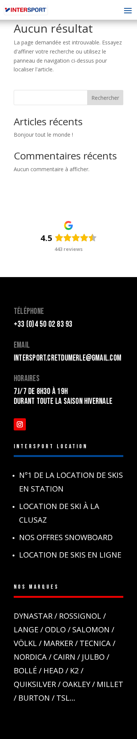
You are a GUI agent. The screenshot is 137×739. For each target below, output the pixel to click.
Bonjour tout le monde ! (43, 134)
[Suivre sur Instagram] (20, 424)
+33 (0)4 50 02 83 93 (43, 324)
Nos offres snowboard (66, 537)
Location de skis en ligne (70, 555)
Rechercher (105, 97)
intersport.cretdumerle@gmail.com (67, 358)
